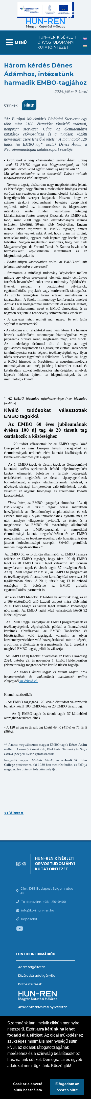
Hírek (29, 105)
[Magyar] (85, 46)
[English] (85, 39)
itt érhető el (28, 681)
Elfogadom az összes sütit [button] (67, 1087)
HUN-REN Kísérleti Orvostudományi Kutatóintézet (56, 42)
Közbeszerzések (30, 984)
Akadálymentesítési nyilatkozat (42, 1007)
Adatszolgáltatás (32, 967)
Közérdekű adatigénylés (36, 975)
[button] (8, 1072)
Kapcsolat (29, 919)
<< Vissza (14, 813)
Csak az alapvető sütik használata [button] (27, 1087)
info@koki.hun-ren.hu (37, 910)
